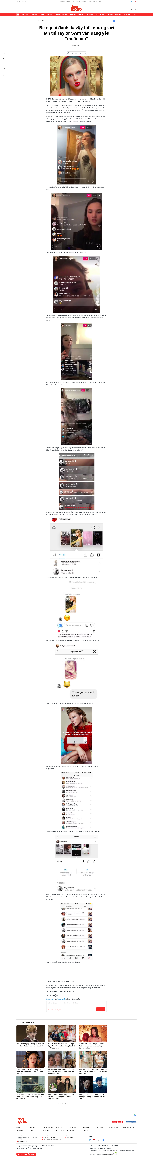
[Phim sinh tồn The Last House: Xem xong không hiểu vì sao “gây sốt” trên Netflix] (30, 1084)
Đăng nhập (49, 999)
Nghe (3, 54)
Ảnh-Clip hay (100, 14)
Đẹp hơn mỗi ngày (61, 14)
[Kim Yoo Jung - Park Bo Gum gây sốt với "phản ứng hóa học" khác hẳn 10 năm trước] (93, 1059)
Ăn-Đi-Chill (89, 14)
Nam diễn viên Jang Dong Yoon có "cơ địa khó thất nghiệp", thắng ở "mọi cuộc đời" (61, 1097)
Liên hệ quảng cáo (48, 1135)
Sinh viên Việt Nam (95, 1)
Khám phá (34, 14)
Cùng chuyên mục (27, 1022)
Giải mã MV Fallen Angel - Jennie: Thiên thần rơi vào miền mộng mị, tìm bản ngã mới (91, 1046)
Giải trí (42, 14)
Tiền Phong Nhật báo (80, 1)
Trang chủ (17, 14)
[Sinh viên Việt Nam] (131, 1122)
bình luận (84, 53)
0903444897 (70, 1137)
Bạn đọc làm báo (27, 1154)
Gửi (101, 1009)
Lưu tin (3, 63)
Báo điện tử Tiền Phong (76, 7)
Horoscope (127, 14)
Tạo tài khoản (61, 999)
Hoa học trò (22, 1120)
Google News (114, 20)
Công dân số (33, 1130)
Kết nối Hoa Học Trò (62, 1130)
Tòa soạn (19, 1135)
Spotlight (118, 14)
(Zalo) (54, 1137)
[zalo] (104, 1139)
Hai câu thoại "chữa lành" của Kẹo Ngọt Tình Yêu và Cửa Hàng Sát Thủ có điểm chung (61, 1046)
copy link (76, 53)
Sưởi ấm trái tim (87, 1127)
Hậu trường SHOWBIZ (76, 14)
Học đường (49, 14)
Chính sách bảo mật (122, 1135)
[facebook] (132, 1)
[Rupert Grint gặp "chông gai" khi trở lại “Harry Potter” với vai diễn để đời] (30, 1033)
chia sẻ (68, 53)
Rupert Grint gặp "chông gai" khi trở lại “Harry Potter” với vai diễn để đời (30, 1045)
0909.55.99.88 (47, 1137)
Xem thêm (135, 14)
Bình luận (3, 68)
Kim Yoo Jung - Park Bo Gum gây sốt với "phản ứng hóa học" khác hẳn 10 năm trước (93, 1071)
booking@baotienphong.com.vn (52, 1139)
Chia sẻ (3, 59)
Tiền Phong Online (64, 1)
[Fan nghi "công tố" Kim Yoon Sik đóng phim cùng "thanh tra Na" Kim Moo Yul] (93, 1084)
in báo (80, 53)
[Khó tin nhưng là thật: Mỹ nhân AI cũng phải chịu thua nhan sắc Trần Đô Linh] (30, 1059)
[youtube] (135, 1)
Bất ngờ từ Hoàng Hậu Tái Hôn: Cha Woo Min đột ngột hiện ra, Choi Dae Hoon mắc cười (61, 1071)
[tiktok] (99, 1140)
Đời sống (25, 14)
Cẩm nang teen (113, 1127)
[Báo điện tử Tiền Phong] (117, 1122)
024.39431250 (22, 1141)
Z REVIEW (110, 14)
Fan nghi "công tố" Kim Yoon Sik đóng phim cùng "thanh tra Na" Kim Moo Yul (92, 1097)
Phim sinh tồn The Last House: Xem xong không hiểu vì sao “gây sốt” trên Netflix (30, 1097)
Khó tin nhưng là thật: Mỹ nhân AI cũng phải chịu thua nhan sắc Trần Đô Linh (29, 1071)
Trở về (3, 73)
